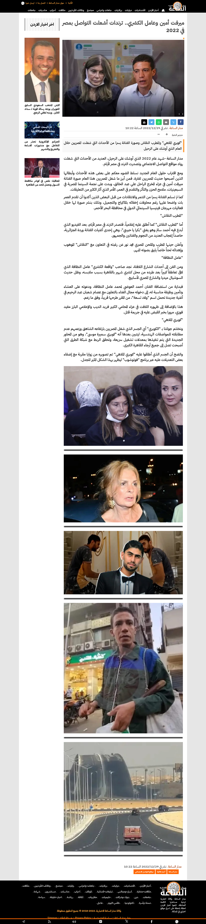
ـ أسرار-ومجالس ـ (125, 891)
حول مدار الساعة (56, 3)
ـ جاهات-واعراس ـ (86, 886)
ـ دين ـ (136, 897)
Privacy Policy (83, 918)
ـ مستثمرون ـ (50, 891)
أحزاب (53, 10)
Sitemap (52, 918)
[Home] (176, 5)
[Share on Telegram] (151, 122)
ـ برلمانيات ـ (103, 886)
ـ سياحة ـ (41, 897)
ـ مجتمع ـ (59, 886)
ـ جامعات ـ (147, 897)
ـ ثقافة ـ (80, 897)
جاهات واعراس (104, 10)
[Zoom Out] (159, 134)
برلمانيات (118, 10)
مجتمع (90, 10)
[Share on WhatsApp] (159, 122)
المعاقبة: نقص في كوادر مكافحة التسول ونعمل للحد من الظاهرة (42, 183)
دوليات (128, 10)
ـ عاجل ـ (100, 903)
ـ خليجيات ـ (106, 897)
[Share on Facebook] (181, 122)
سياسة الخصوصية (103, 918)
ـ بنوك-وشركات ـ (122, 897)
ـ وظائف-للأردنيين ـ (42, 886)
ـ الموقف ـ (89, 891)
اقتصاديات (140, 10)
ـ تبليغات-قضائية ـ (105, 891)
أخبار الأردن (153, 10)
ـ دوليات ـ (115, 886)
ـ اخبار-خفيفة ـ (56, 897)
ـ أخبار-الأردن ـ (145, 886)
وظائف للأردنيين (76, 10)
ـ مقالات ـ (26, 886)
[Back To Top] (192, 922)
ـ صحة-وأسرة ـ (145, 903)
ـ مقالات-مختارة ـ (144, 891)
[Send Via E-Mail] (166, 122)
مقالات (62, 10)
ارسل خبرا (30, 3)
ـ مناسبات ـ (65, 891)
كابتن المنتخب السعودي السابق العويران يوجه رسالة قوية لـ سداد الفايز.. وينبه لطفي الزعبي (42, 109)
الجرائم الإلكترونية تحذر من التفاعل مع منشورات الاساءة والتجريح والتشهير (42, 145)
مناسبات (42, 10)
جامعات (32, 10)
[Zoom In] (167, 134)
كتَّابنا (70, 3)
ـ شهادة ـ (37, 891)
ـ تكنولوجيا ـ (129, 903)
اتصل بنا (41, 3)
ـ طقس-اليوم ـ (114, 903)
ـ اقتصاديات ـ (129, 886)
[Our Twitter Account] (126, 922)
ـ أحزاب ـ (77, 891)
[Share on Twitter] (173, 122)
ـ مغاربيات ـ (92, 897)
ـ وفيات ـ (71, 886)
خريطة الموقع (66, 918)
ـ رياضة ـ (70, 897)
